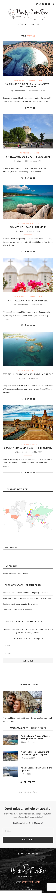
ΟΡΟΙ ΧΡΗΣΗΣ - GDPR (31, 882)
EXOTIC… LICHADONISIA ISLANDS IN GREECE (28, 374)
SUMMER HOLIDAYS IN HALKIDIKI (28, 227)
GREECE (32, 80)
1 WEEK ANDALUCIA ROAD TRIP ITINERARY (28, 448)
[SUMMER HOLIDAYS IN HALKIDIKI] (28, 202)
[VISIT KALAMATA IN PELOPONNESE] (28, 275)
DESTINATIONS (19, 80)
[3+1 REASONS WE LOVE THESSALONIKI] (28, 131)
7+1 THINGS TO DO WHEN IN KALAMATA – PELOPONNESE (28, 85)
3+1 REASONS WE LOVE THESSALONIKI (28, 157)
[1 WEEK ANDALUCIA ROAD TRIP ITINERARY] (28, 422)
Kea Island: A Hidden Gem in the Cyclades (20, 604)
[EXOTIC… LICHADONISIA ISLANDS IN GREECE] (28, 349)
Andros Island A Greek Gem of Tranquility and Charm (26, 592)
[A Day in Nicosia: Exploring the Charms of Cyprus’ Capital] (10, 756)
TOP (40, 80)
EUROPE (35, 444)
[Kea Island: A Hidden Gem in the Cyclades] (10, 772)
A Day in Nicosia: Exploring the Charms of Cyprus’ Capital (28, 598)
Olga (19, 161)
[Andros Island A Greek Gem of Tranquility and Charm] (10, 740)
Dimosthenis (19, 90)
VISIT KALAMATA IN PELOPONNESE (28, 300)
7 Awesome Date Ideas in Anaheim (17, 610)
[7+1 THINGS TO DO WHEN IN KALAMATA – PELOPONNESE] (28, 58)
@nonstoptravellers (28, 792)
